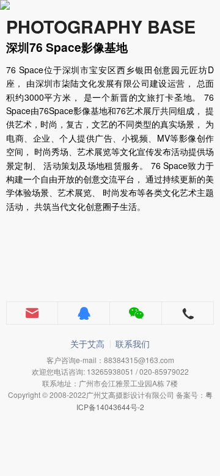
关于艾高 (87, 343)
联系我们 (133, 343)
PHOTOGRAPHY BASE (101, 26)
